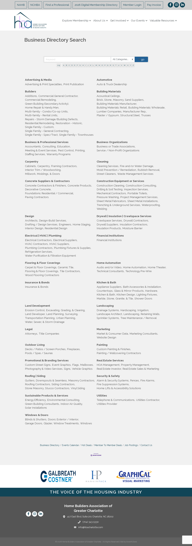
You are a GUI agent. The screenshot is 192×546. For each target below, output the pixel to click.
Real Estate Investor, (109, 368)
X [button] (127, 65)
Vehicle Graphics (82, 368)
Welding (102, 208)
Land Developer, (35, 314)
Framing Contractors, (64, 166)
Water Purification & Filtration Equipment (50, 255)
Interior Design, (34, 228)
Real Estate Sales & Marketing (141, 368)
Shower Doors (143, 298)
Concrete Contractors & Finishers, (46, 185)
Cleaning (102, 161)
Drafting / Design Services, (41, 224)
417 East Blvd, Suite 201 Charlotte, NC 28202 (90, 516)
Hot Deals (86, 445)
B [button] (66, 65)
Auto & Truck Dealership (112, 84)
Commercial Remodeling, (41, 99)
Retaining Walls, (150, 314)
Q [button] (107, 65)
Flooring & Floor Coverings (42, 262)
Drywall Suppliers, (108, 224)
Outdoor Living (35, 344)
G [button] (80, 65)
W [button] (125, 65)
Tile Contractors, (70, 271)
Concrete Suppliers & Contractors (47, 181)
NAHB (21, 4)
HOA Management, (108, 364)
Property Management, (135, 364)
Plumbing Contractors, (39, 247)
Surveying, (71, 314)
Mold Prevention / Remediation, (117, 169)
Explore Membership (75, 20)
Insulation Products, (109, 228)
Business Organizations (112, 142)
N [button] (99, 65)
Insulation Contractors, (134, 224)
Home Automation (109, 262)
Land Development (37, 305)
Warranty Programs (59, 154)
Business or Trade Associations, (116, 146)
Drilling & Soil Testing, (110, 189)
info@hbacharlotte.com (90, 527)
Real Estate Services (110, 360)
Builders (30, 91)
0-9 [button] (58, 65)
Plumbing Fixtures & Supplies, (72, 247)
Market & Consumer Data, (113, 333)
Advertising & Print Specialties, (44, 84)
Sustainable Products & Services (46, 395)
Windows (86, 423)
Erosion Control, (35, 310)
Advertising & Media (38, 79)
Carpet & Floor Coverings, (41, 267)
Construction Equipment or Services (120, 181)
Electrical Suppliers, (65, 240)
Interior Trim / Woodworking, (43, 169)
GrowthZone (131, 542)
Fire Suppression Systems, (113, 384)
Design (29, 216)
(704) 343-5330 (91, 522)
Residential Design (56, 228)
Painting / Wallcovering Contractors (119, 353)
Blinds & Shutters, (36, 419)
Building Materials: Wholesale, (146, 107)
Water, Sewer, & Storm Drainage (45, 321)
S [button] (113, 65)
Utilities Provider (107, 403)
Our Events (138, 20)
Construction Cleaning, (111, 185)
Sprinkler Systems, (108, 317)
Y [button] (130, 65)
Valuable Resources (162, 20)
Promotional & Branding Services (47, 360)
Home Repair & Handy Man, (42, 107)
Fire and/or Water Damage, (137, 166)
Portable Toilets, (137, 193)
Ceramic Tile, (66, 267)
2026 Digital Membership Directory (96, 4)
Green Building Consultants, (42, 403)
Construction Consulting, (141, 185)
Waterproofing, (151, 204)
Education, (64, 146)
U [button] (118, 65)
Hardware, (151, 290)
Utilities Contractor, (148, 399)
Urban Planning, (66, 317)
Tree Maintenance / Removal (138, 317)
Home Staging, (82, 224)
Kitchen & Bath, (106, 294)
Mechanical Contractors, (112, 193)
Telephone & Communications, (116, 399)
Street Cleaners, (107, 173)
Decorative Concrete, (38, 189)
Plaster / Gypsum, (108, 115)
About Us (99, 20)
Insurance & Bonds (37, 282)
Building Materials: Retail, (112, 107)
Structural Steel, (130, 115)
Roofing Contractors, (38, 384)
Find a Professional (57, 4)
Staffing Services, (35, 154)
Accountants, (33, 146)
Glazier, (48, 423)
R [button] (110, 65)
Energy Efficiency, (35, 399)
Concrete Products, (80, 185)
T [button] (115, 65)
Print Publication (73, 84)
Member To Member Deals (108, 445)
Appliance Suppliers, (109, 286)
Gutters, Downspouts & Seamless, (46, 380)
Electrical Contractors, (38, 240)
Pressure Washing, (108, 197)
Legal (29, 329)
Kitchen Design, (126, 294)
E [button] (74, 65)
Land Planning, (55, 314)
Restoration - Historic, (69, 123)
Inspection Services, (136, 189)
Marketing (103, 329)
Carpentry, (43, 166)
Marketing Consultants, (144, 333)
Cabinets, (31, 166)
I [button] (85, 65)
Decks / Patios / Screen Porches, (45, 349)
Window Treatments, (66, 423)
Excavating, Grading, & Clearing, (65, 310)
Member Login (132, 4)
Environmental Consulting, (63, 399)
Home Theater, (157, 267)
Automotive (104, 79)
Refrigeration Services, (39, 251)
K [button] (90, 65)
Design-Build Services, (53, 220)
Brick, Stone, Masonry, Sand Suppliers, (120, 99)
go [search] (142, 59)
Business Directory (49, 445)
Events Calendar (70, 445)
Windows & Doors (36, 415)
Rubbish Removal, (149, 169)
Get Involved (118, 20)
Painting (102, 344)
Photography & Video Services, (44, 368)
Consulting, (49, 146)
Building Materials (109, 91)
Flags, (75, 364)
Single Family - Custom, (39, 126)
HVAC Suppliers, (59, 243)
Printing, (80, 150)
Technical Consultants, (111, 271)
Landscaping (105, 305)
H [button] (83, 65)
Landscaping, (132, 314)
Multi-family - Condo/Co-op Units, (46, 111)
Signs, (67, 368)
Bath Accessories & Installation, (142, 286)
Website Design (106, 337)
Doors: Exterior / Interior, (63, 419)
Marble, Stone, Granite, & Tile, (115, 298)
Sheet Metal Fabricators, (112, 201)
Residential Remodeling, (40, 123)
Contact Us (146, 445)
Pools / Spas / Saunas (39, 353)
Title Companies (49, 333)
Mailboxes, (87, 364)
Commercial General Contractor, (58, 95)
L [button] (93, 65)
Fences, (135, 380)
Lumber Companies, (109, 111)
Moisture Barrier (132, 228)
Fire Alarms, (147, 380)
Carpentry (31, 161)
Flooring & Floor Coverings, (42, 271)
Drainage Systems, (108, 310)
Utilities (102, 395)
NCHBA (35, 4)
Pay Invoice (154, 4)
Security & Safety (108, 375)
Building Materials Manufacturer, (117, 103)
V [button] (121, 65)
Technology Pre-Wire (138, 271)
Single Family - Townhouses (76, 134)
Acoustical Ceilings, (108, 95)
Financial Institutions (110, 235)
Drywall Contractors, (136, 220)
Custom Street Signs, (38, 364)
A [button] (63, 65)
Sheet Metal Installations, (142, 201)
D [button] (72, 65)
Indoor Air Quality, (72, 403)
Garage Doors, (34, 423)
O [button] (102, 65)
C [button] (69, 65)
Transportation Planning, (40, 317)
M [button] (96, 65)
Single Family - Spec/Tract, (41, 134)
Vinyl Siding (78, 388)
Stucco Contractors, (57, 388)
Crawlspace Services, (110, 220)
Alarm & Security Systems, (113, 380)
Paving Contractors (37, 197)
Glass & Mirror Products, (129, 290)
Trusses (146, 115)
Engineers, (65, 224)
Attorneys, (31, 333)
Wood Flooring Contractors (42, 275)
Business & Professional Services (46, 142)
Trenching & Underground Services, (119, 204)
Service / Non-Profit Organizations (118, 150)
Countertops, (105, 290)
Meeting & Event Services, (41, 150)
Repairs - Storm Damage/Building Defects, (51, 119)
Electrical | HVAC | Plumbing (43, 235)
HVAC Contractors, (36, 243)
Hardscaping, (128, 310)
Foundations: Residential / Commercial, (49, 193)
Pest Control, (66, 150)
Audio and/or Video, (109, 267)
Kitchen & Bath (106, 282)
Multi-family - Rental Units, (41, 115)
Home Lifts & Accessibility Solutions (119, 388)
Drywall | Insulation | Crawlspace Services (124, 216)
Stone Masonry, (34, 388)
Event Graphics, (61, 364)
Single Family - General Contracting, (47, 130)
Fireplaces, (73, 349)
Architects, (31, 220)
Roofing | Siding (35, 375)
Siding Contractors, (63, 384)
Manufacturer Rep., (135, 111)
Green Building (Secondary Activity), (47, 103)
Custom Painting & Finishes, (114, 349)
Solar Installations (36, 407)
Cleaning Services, (108, 166)
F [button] (77, 65)
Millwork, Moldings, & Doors (42, 173)
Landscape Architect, (110, 314)
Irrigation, (143, 310)
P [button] (104, 65)
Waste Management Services (135, 173)
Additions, (31, 95)
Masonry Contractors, (81, 380)
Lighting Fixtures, (147, 294)
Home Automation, (135, 267)
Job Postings (131, 445)
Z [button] (133, 65)
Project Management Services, (139, 197)
